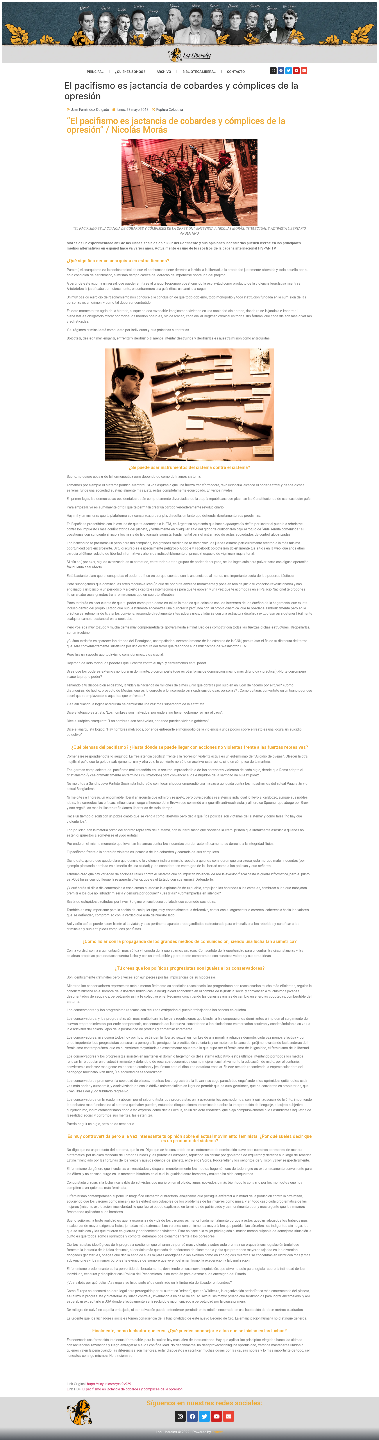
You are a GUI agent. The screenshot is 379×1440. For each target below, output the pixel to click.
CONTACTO (236, 72)
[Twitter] (288, 70)
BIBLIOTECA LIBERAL (199, 72)
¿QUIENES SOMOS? (130, 72)
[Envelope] (304, 70)
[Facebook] (281, 70)
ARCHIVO (164, 72)
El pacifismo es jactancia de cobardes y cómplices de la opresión (132, 1389)
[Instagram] (273, 70)
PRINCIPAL (95, 72)
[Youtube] (296, 70)
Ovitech (217, 1432)
